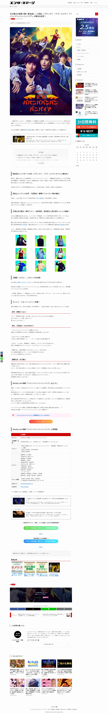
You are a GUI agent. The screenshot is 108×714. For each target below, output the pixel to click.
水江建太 (28, 129)
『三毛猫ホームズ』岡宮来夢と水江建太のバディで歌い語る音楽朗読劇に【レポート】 (47, 499)
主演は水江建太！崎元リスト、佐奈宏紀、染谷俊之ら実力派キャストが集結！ (38, 160)
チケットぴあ (41, 421)
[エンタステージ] (22, 2)
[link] (28, 640)
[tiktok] (36, 640)
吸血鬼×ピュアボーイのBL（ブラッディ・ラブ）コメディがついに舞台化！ (38, 155)
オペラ (78, 47)
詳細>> (41, 534)
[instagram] (33, 640)
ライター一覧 (46, 709)
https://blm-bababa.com (27, 483)
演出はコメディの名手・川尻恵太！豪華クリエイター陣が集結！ (35, 157)
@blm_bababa (25, 486)
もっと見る (40, 163)
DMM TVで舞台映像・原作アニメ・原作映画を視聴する (41, 528)
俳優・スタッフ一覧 (82, 71)
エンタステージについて (36, 709)
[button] (17, 609)
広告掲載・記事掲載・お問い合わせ (58, 709)
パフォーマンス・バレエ (83, 53)
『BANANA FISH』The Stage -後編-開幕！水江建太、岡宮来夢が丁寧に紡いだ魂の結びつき (47, 137)
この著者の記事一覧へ (48, 644)
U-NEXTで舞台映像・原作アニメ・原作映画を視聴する (40, 541)
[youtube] (38, 640)
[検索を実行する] (96, 14)
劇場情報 (79, 74)
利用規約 (69, 709)
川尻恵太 (41, 198)
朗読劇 (78, 59)
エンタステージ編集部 (17, 640)
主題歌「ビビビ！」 (22, 282)
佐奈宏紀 (25, 224)
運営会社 (75, 709)
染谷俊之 (62, 224)
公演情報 (79, 68)
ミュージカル (80, 56)
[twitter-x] (31, 640)
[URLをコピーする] (64, 609)
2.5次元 (13, 18)
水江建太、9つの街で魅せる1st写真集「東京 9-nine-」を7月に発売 (43, 512)
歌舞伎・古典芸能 (81, 50)
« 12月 (77, 165)
